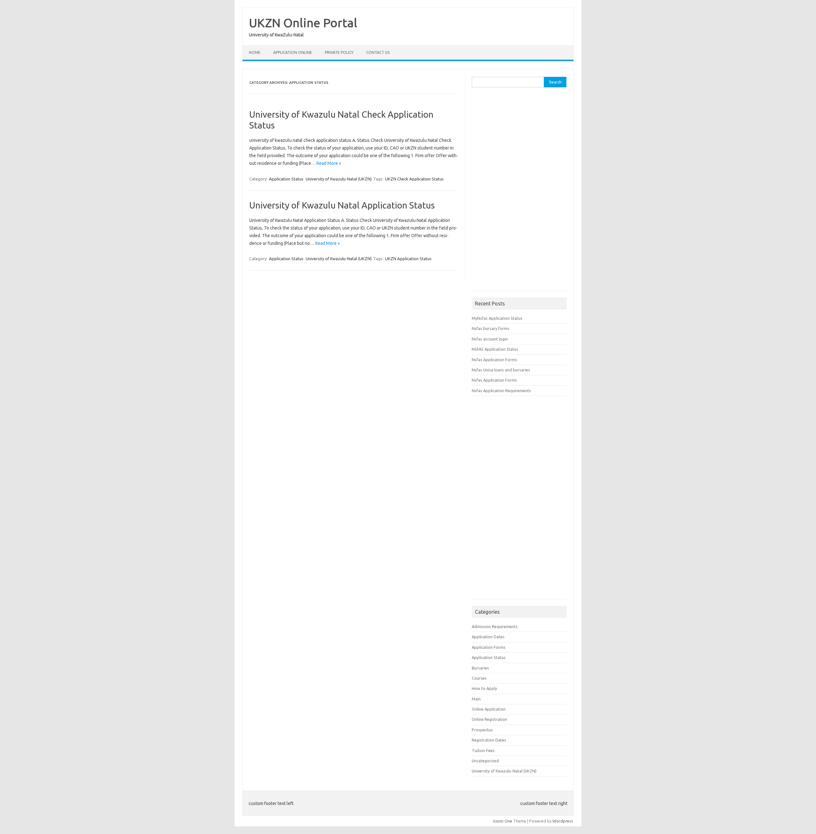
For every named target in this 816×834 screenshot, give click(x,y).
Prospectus (482, 730)
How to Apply (484, 688)
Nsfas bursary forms (490, 328)
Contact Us (378, 52)
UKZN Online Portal (303, 22)
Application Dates (488, 636)
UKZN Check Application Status (414, 179)
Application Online (292, 52)
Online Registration (489, 719)
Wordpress (562, 821)
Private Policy (339, 52)
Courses (479, 678)
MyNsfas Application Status (497, 318)
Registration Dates (489, 740)
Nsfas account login (490, 339)
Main (476, 699)
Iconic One (502, 821)
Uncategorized (485, 760)
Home (254, 52)
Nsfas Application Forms (494, 359)
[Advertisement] (519, 191)
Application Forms (489, 647)
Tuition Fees (483, 750)
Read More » (329, 163)
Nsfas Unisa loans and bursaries (501, 370)
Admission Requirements (495, 626)
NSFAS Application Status (495, 349)
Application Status (286, 179)
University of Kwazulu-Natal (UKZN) (339, 179)
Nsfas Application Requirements (501, 390)
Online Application (489, 709)
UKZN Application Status (408, 258)
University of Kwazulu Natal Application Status (342, 205)
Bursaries (480, 668)
